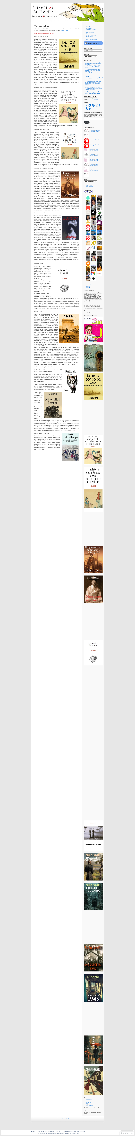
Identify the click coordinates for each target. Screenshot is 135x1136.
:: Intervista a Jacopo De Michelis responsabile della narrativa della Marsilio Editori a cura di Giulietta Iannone (93, 83)
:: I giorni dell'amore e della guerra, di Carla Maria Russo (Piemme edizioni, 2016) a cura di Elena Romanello (94, 92)
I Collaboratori (89, 28)
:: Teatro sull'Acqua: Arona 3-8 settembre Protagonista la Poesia (92, 86)
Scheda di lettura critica (91, 35)
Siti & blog (88, 37)
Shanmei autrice (89, 36)
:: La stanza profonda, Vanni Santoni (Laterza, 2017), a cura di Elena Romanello (94, 79)
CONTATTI (88, 26)
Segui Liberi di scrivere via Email (93, 112)
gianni (91, 139)
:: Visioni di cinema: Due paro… (95, 131)
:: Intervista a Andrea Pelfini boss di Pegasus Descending (93, 89)
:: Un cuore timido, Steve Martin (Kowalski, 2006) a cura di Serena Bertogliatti (92, 70)
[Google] (93, 105)
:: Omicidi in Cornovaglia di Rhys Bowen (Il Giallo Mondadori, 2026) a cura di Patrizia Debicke (92, 74)
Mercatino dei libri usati (91, 31)
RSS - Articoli (89, 185)
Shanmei (92, 130)
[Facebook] (89, 105)
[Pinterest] (100, 105)
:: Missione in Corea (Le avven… (95, 174)
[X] (86, 105)
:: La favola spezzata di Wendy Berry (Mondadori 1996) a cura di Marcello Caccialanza (93, 63)
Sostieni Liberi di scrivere (91, 39)
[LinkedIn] (89, 108)
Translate (95, 99)
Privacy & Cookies (90, 32)
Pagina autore (64, 30)
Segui (86, 122)
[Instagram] (96, 105)
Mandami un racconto (91, 29)
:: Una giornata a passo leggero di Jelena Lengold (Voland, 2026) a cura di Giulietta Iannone (93, 66)
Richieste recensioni (90, 33)
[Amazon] (86, 108)
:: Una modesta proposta (94, 150)
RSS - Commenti (89, 186)
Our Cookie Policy (74, 1133)
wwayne (91, 149)
